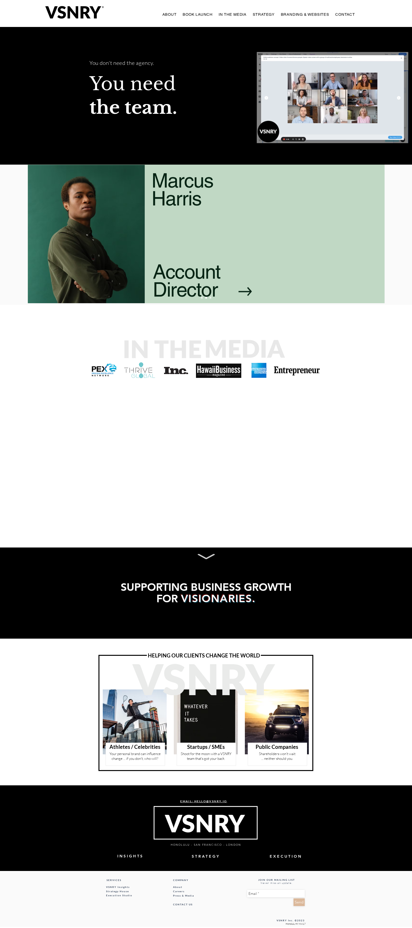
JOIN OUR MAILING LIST (276, 879)
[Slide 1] (202, 298)
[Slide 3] (210, 298)
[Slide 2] (206, 298)
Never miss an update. (277, 883)
